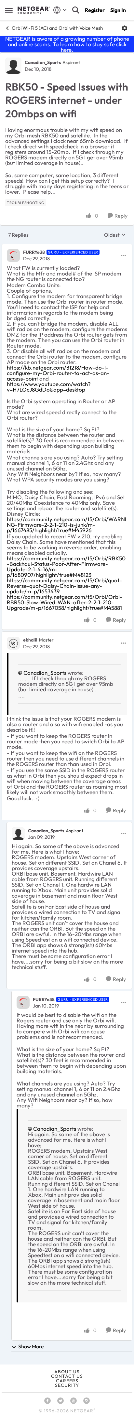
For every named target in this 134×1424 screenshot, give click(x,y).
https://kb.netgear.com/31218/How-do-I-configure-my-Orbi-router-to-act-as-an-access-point (58, 373)
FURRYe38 (34, 252)
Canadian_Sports (43, 62)
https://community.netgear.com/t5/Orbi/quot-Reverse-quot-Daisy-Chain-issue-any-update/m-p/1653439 (64, 586)
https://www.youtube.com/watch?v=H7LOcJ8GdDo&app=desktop (49, 387)
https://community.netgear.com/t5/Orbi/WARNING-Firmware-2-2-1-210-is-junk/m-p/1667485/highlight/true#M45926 (66, 525)
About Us (67, 1372)
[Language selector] (60, 10)
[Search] (76, 10)
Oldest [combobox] (115, 234)
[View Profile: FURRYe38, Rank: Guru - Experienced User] (13, 255)
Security (67, 1385)
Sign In (118, 10)
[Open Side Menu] (9, 10)
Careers (67, 1381)
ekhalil (30, 640)
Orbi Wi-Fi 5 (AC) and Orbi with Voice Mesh (57, 28)
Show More (31, 1346)
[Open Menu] (124, 28)
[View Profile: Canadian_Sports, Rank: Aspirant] (13, 66)
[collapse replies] (67, 247)
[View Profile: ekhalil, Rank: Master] (13, 643)
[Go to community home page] (34, 10)
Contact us (67, 1376)
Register (95, 10)
